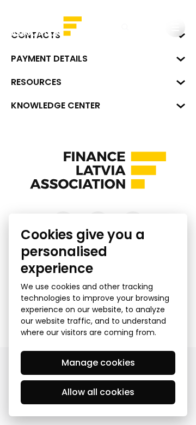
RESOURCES (36, 82)
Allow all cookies (98, 392)
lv (150, 26)
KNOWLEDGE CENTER (55, 105)
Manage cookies (98, 362)
